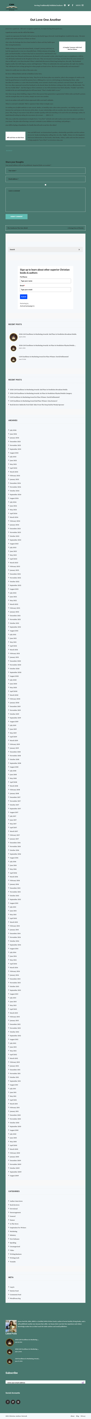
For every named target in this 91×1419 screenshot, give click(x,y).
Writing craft (14, 1258)
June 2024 (13, 506)
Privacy (83, 1416)
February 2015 (15, 926)
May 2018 (13, 778)
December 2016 (15, 842)
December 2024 (15, 483)
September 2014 (15, 945)
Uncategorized (15, 1246)
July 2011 (13, 1088)
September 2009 (15, 1172)
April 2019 (13, 737)
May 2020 (13, 687)
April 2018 (13, 782)
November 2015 (15, 892)
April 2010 (13, 1145)
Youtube (13, 1262)
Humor (12, 1220)
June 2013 (13, 1001)
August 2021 (14, 631)
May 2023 (13, 555)
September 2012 (15, 1035)
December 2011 (15, 1070)
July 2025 (13, 457)
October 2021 (14, 623)
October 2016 (14, 850)
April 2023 (13, 559)
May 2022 (13, 600)
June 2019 (13, 729)
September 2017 (15, 808)
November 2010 (15, 1119)
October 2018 (14, 759)
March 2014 (14, 967)
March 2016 (14, 877)
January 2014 (14, 975)
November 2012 (15, 1028)
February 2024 (15, 521)
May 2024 (13, 510)
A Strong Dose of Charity (76, 228)
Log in (12, 1287)
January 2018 (14, 793)
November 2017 (15, 801)
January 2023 (14, 570)
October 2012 (14, 1032)
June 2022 (13, 597)
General (12, 1216)
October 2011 (14, 1077)
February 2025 (15, 475)
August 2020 (14, 676)
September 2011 (15, 1081)
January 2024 (14, 525)
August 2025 (14, 453)
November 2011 (15, 1073)
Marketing (13, 1231)
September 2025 (15, 449)
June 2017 (13, 820)
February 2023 (15, 566)
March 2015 (14, 922)
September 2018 (15, 763)
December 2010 (15, 1115)
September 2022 (15, 585)
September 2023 (15, 540)
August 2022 (14, 589)
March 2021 (14, 650)
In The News (14, 1224)
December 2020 (15, 661)
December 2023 (15, 528)
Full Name (23, 277)
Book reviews (14, 1205)
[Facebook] (72, 5)
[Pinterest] (65, 5)
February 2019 (15, 744)
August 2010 (14, 1130)
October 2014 (14, 941)
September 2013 (15, 990)
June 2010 (13, 1138)
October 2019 (14, 714)
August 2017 (14, 812)
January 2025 (14, 479)
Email (22, 286)
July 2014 (13, 952)
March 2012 (14, 1058)
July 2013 (13, 998)
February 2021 (15, 653)
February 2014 (15, 971)
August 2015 (14, 903)
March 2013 (14, 1013)
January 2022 (14, 612)
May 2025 (13, 464)
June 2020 (13, 684)
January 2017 (14, 839)
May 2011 (13, 1096)
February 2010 (15, 1153)
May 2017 (13, 824)
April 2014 (13, 964)
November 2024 (15, 487)
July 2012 (13, 1043)
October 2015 (14, 895)
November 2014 (15, 937)
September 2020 (15, 672)
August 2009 (14, 1175)
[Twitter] (69, 5)
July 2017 (13, 816)
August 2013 (14, 994)
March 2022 (14, 604)
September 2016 (15, 854)
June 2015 (13, 911)
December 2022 (15, 574)
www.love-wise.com (56, 140)
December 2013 (15, 979)
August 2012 (14, 1039)
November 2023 (15, 532)
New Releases (14, 1239)
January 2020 (14, 702)
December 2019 (15, 706)
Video (12, 1250)
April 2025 (13, 468)
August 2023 (14, 544)
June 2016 (13, 865)
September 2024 (15, 494)
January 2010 (14, 1157)
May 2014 (13, 960)
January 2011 (14, 1111)
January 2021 (14, 657)
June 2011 (13, 1092)
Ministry (13, 1235)
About (72, 1416)
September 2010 (15, 1126)
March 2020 (14, 695)
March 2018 (14, 786)
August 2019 (14, 721)
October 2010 (14, 1123)
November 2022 (15, 578)
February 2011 (15, 1107)
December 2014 (15, 933)
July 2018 (13, 771)
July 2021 (13, 634)
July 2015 (13, 907)
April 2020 (13, 691)
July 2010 (13, 1134)
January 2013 (14, 1020)
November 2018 (15, 755)
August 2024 (14, 498)
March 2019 (14, 740)
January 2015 (14, 930)
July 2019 (13, 725)
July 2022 (13, 593)
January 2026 (14, 438)
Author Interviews (16, 1201)
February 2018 (15, 790)
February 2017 (15, 835)
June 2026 (13, 434)
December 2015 (15, 888)
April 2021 (13, 646)
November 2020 (15, 665)
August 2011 (14, 1085)
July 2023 (13, 547)
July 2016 (13, 861)
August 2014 (14, 948)
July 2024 (13, 502)
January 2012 (14, 1066)
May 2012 (13, 1051)
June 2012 (13, 1047)
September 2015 (15, 899)
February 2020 (15, 699)
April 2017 (13, 827)
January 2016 (14, 884)
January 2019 (14, 748)
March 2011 (14, 1104)
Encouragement (15, 1212)
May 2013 (13, 1005)
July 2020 (13, 680)
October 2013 (14, 986)
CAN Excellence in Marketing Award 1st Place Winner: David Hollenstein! (35, 397)
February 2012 (15, 1062)
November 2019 (15, 710)
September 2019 (15, 718)
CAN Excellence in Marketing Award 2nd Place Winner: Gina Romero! (33, 401)
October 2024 (14, 491)
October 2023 (14, 536)
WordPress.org (15, 1298)
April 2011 (13, 1100)
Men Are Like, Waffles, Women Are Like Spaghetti (68, 135)
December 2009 (15, 1160)
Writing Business (16, 1254)
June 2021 (13, 638)
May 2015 (13, 914)
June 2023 (13, 551)
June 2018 (13, 774)
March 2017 (14, 831)
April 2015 (13, 918)
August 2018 (14, 767)
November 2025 (15, 445)
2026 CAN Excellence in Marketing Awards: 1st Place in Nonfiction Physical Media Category (41, 393)
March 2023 (14, 562)
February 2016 (15, 880)
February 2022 (15, 608)
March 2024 (14, 517)
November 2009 (15, 1164)
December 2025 (15, 441)
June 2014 (13, 956)
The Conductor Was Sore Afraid (17, 228)
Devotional (9, 150)
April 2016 (13, 873)
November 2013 (15, 983)
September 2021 (15, 627)
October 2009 (15, 1168)
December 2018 (15, 752)
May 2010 (13, 1141)
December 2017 (15, 797)
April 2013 (13, 1009)
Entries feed (14, 1291)
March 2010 (14, 1149)
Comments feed (15, 1294)
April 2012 (13, 1054)
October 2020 (14, 668)
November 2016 (15, 846)
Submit (23, 297)
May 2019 (13, 733)
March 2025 (14, 472)
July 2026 (13, 430)
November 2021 (15, 619)
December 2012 (15, 1024)
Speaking (13, 1243)
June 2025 (13, 460)
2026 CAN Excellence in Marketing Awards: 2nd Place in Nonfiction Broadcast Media (38, 389)
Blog (77, 1416)
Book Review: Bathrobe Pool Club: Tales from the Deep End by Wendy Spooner (37, 405)
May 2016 (13, 869)
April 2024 (13, 513)
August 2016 (14, 858)
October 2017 (14, 805)
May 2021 (13, 642)
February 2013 (15, 1017)
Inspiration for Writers (18, 1227)
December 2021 (15, 615)
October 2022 (14, 581)
